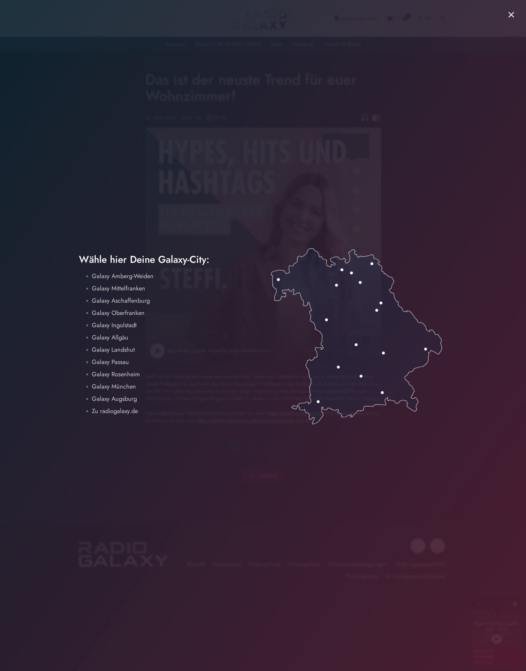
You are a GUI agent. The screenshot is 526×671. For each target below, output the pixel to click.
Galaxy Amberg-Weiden (123, 276)
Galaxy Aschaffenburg (121, 300)
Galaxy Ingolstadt (114, 325)
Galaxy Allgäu (110, 337)
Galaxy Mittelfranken (118, 288)
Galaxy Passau (110, 362)
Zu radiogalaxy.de (115, 411)
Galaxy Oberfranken (118, 313)
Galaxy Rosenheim (116, 374)
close (511, 15)
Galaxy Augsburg (114, 398)
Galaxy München (114, 386)
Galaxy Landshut (113, 349)
